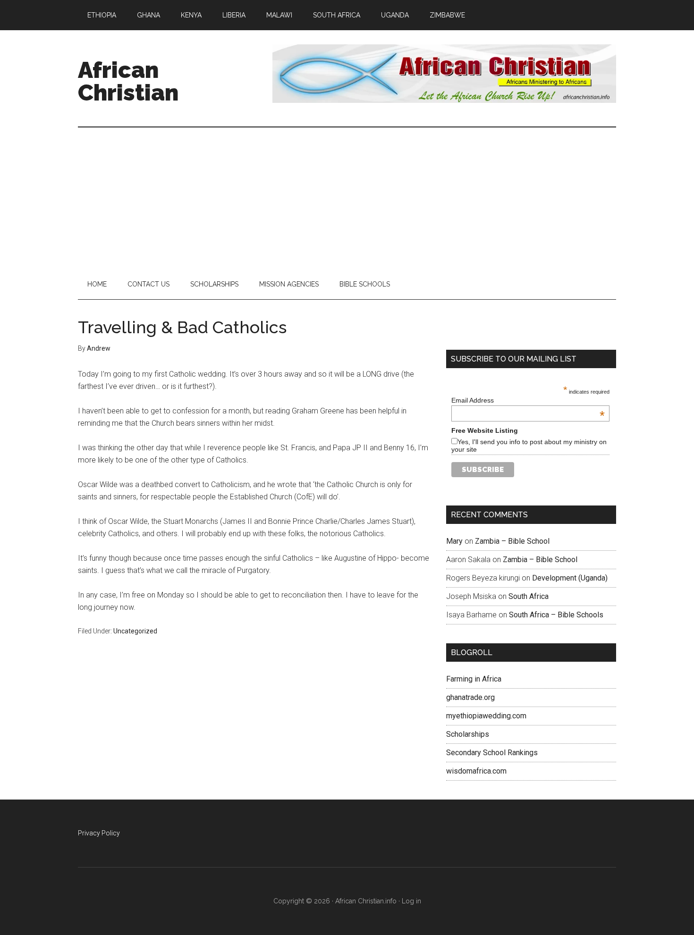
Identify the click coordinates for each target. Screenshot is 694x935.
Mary (454, 541)
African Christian (128, 81)
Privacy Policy (99, 833)
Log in (411, 901)
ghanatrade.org (470, 697)
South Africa (528, 596)
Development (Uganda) (570, 577)
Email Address (528, 400)
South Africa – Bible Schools (556, 614)
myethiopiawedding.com (486, 715)
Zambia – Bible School (512, 541)
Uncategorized (135, 631)
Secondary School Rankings (492, 752)
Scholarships (467, 734)
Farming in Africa (473, 678)
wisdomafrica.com (476, 771)
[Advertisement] (347, 198)
